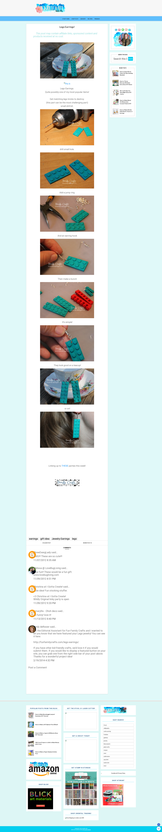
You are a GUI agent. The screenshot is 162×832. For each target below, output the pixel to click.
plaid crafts (107, 747)
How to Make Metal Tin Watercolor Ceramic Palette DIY (125, 102)
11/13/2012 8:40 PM (44, 618)
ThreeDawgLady (42, 552)
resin (105, 753)
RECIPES (90, 19)
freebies (106, 734)
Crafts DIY (74, 19)
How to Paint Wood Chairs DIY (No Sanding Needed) (126, 73)
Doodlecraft (84, 828)
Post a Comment (37, 667)
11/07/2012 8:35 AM (44, 560)
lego (74, 538)
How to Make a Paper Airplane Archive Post (46, 752)
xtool (105, 765)
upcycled (106, 759)
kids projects (107, 744)
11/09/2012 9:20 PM (44, 603)
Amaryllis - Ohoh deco (45, 611)
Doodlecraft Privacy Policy (118, 773)
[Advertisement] (67, 681)
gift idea (44, 538)
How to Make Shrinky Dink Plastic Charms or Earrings (126, 111)
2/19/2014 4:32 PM (43, 660)
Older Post (47, 543)
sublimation (107, 756)
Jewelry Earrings (61, 538)
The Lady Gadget (87, 829)
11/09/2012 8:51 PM (44, 578)
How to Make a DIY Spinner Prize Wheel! (46, 724)
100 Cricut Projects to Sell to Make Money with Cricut (47, 743)
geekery (106, 737)
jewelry (105, 740)
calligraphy (106, 728)
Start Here (65, 19)
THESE (65, 466)
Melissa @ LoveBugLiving (47, 568)
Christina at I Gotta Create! (48, 586)
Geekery (83, 19)
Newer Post (87, 543)
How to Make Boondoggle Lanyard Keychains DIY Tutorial (45, 715)
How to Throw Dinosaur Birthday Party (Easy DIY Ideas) (126, 82)
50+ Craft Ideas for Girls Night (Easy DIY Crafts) (125, 92)
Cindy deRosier (41, 626)
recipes (105, 750)
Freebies (97, 19)
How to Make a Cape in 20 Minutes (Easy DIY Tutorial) (46, 733)
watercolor (106, 762)
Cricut (105, 725)
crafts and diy (107, 731)
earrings (33, 538)
